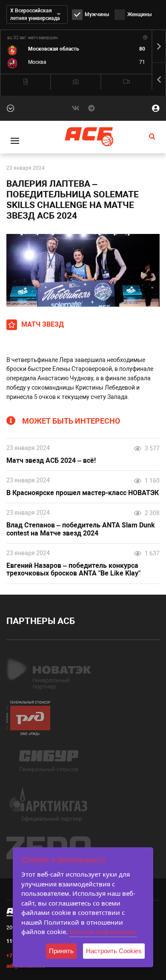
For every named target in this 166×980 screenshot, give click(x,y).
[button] (158, 46)
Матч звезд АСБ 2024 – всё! (51, 460)
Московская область (53, 49)
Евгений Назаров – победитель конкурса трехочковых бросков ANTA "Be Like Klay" (73, 570)
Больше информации (103, 931)
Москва (37, 62)
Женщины (139, 14)
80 (142, 49)
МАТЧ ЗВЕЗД (42, 324)
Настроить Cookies (114, 950)
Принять (61, 950)
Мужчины (97, 14)
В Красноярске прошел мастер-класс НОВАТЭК (82, 493)
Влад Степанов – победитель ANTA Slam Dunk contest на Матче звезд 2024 (80, 529)
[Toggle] (15, 141)
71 (142, 62)
